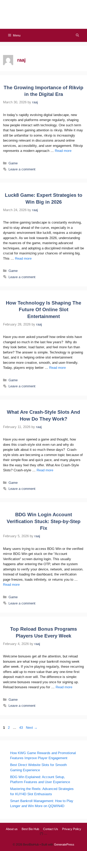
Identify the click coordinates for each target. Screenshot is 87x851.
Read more (63, 151)
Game (13, 163)
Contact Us (50, 829)
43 (21, 728)
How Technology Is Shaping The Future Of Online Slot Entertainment (43, 309)
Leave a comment (21, 169)
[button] (77, 35)
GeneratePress (64, 844)
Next (31, 728)
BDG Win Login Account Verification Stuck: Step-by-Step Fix (44, 521)
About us (12, 829)
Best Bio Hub (30, 829)
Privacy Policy (71, 829)
